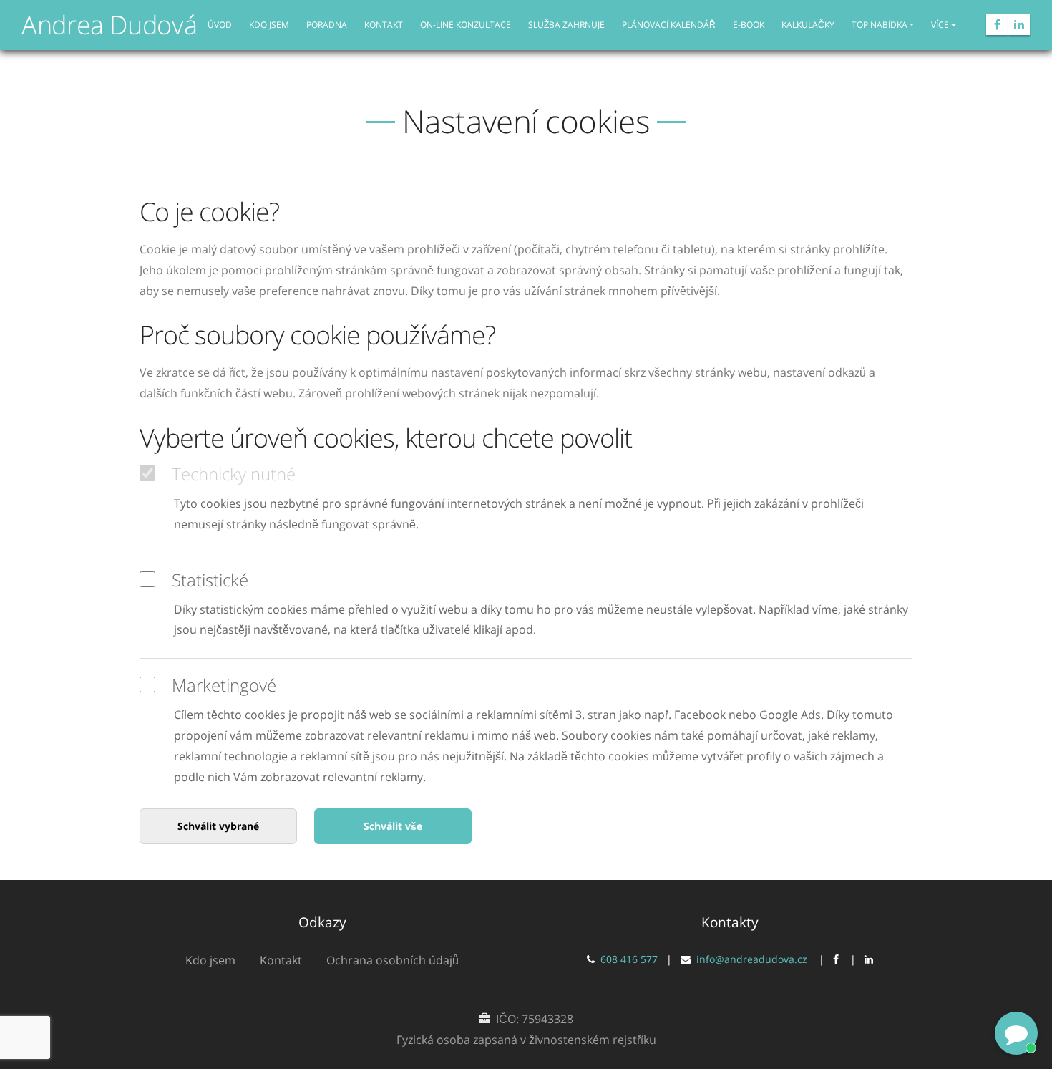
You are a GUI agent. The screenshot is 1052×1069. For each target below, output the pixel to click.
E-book (748, 25)
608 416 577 (629, 959)
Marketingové (224, 685)
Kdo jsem (269, 25)
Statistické (210, 580)
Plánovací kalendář (669, 25)
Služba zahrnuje (566, 25)
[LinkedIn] (1019, 24)
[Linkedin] (869, 959)
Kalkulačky (807, 25)
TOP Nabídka (879, 25)
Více (941, 25)
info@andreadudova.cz (751, 959)
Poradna (326, 25)
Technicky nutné (234, 474)
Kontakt (383, 25)
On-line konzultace (465, 25)
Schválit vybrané (218, 826)
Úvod (220, 25)
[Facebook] (997, 24)
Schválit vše (393, 826)
